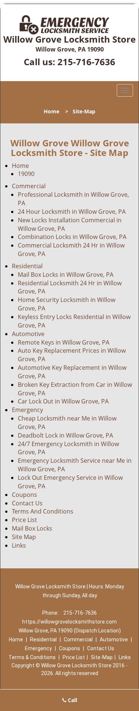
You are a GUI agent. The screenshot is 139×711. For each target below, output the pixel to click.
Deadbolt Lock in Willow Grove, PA (65, 435)
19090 (26, 174)
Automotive (28, 334)
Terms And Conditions (42, 511)
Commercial (29, 186)
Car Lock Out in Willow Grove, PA (63, 401)
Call (71, 700)
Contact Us (27, 503)
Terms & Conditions (32, 657)
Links (19, 545)
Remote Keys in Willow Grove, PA (63, 342)
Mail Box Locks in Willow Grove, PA (65, 274)
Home (51, 111)
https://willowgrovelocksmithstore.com (69, 622)
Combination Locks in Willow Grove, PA (72, 237)
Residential (27, 266)
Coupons (24, 495)
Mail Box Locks (32, 528)
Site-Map (102, 657)
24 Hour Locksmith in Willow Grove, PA (72, 211)
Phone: (51, 613)
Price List (24, 520)
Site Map (24, 537)
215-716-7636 (86, 62)
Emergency (27, 410)
